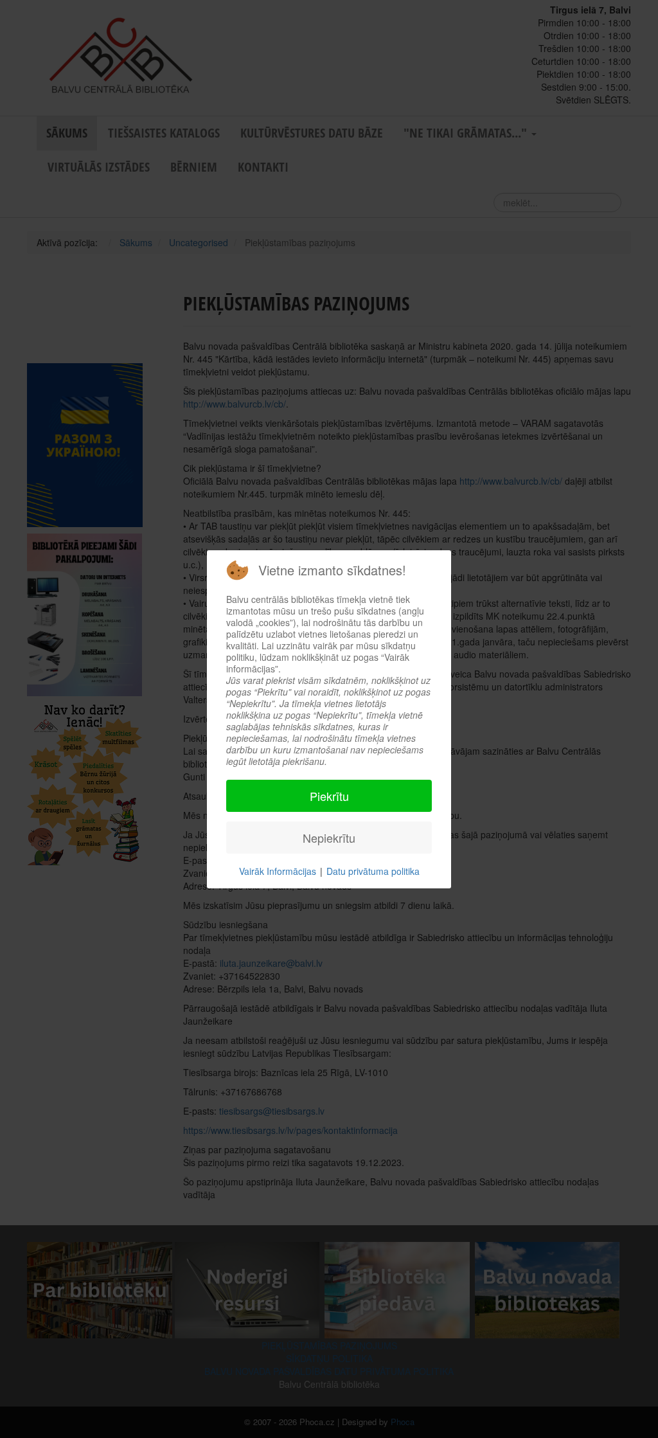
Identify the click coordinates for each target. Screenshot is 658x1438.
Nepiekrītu (329, 837)
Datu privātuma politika (373, 871)
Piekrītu (329, 795)
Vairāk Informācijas (277, 871)
